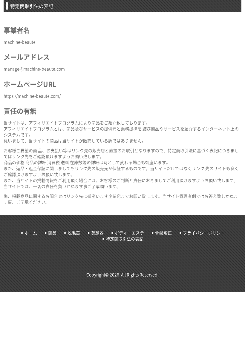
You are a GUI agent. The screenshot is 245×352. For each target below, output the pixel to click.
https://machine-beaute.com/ (32, 96)
